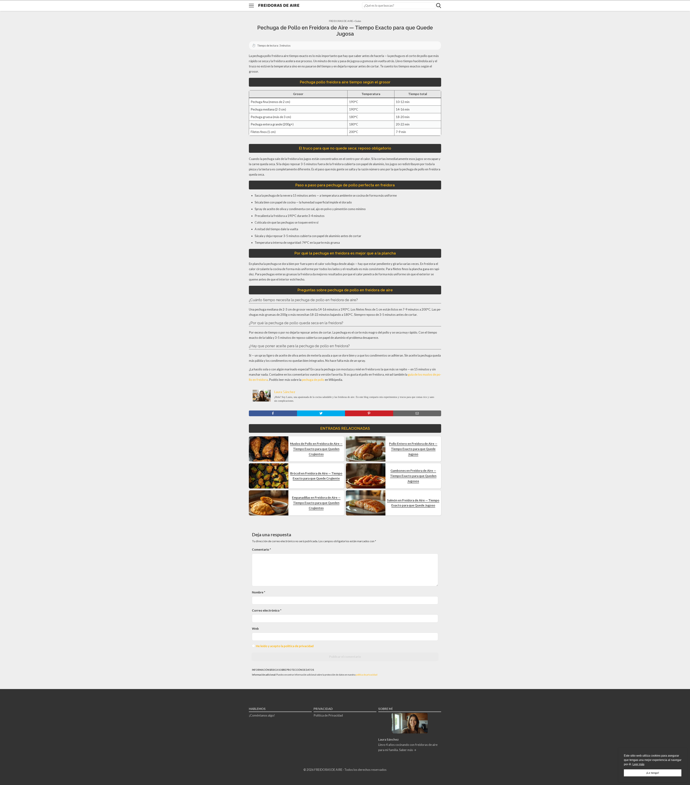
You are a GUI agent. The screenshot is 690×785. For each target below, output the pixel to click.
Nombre (258, 592)
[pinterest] (369, 413)
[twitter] (321, 413)
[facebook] (273, 413)
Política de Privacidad (328, 715)
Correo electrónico (266, 610)
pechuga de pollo (313, 380)
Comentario (261, 549)
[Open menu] (251, 5)
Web (255, 628)
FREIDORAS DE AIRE (279, 6)
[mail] (417, 413)
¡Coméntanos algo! (262, 715)
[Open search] (438, 5)
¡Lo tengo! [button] (652, 772)
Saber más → (407, 750)
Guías (358, 20)
